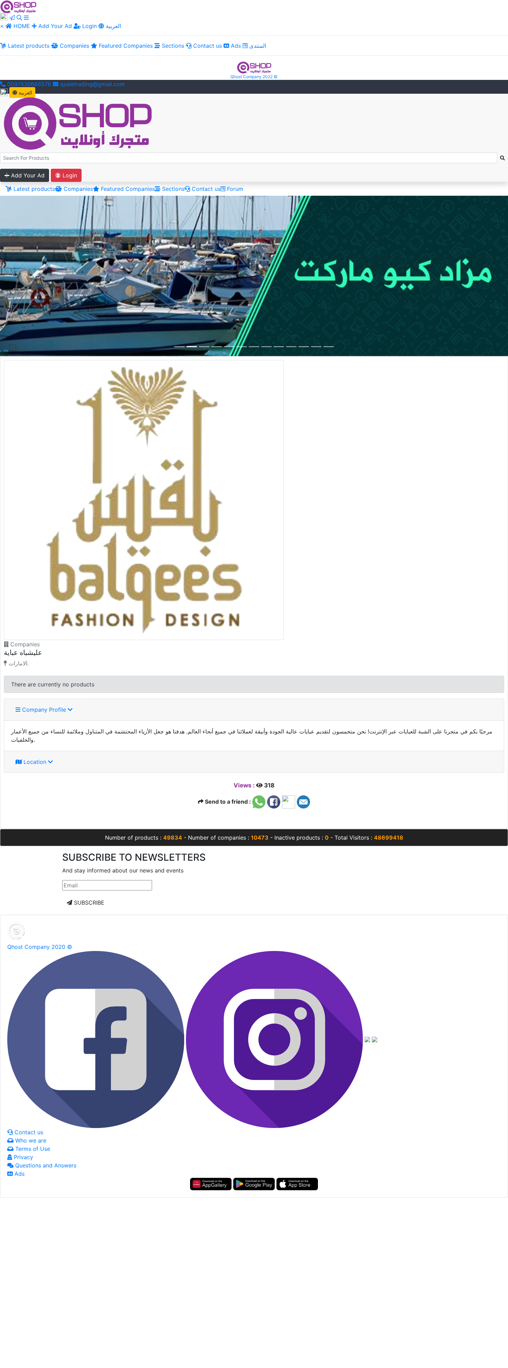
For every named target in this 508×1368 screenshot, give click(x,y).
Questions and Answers (44, 1165)
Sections (172, 45)
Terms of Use (31, 1148)
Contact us (206, 45)
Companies (73, 45)
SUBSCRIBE (88, 902)
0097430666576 (28, 84)
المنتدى (256, 45)
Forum (234, 188)
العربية (112, 25)
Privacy (22, 1157)
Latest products (27, 45)
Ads (235, 45)
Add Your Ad (55, 25)
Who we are (29, 1140)
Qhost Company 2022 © (254, 76)
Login (89, 25)
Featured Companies (125, 45)
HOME (22, 25)
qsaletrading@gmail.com (92, 84)
